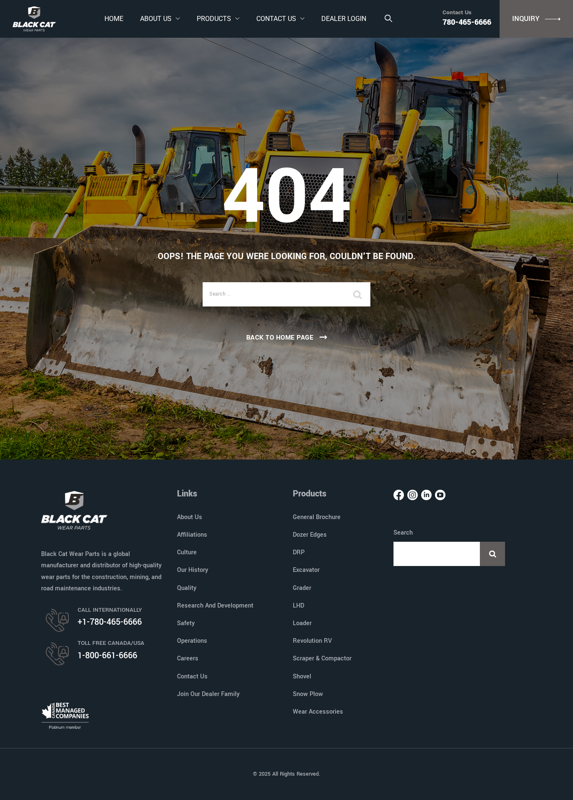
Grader (302, 588)
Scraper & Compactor (322, 658)
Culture (187, 552)
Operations (192, 640)
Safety (186, 623)
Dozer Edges (310, 534)
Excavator (306, 570)
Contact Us (276, 19)
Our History (192, 570)
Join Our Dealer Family (208, 694)
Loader (302, 623)
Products (214, 19)
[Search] (388, 18)
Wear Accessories (318, 711)
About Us (156, 19)
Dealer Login (343, 19)
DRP (299, 552)
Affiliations (192, 534)
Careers (187, 658)
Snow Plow (308, 694)
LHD (298, 605)
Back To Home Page (280, 337)
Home (113, 19)
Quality (186, 588)
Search (403, 532)
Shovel (302, 676)
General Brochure (317, 517)
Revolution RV (312, 640)
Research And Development (215, 605)
